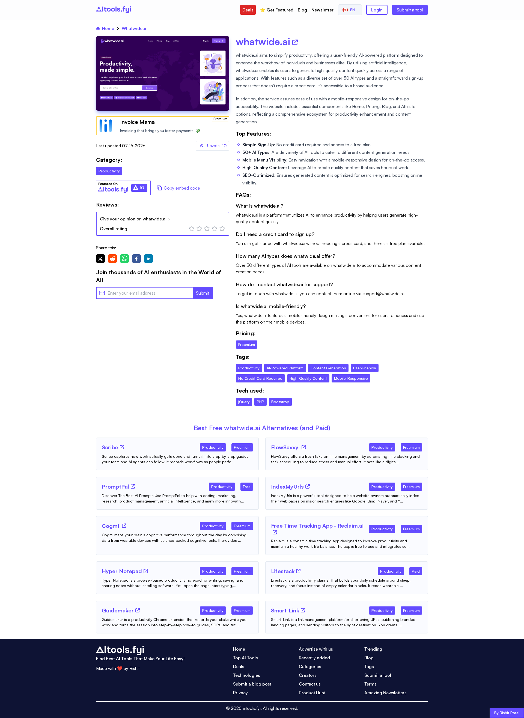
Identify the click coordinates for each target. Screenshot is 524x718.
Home (108, 28)
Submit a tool (410, 10)
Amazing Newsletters (385, 692)
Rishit (134, 668)
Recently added (314, 657)
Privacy (240, 692)
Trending (373, 649)
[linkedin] (148, 258)
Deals (248, 10)
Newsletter (322, 10)
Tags (369, 666)
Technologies (246, 675)
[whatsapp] (124, 258)
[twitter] (100, 258)
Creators (308, 675)
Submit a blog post (252, 684)
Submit (202, 293)
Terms (370, 684)
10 (217, 145)
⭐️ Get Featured (276, 10)
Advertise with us (316, 649)
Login (377, 10)
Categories (310, 666)
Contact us (310, 684)
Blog (302, 10)
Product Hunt (312, 692)
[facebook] (136, 258)
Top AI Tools (245, 657)
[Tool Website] (122, 447)
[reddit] (112, 258)
